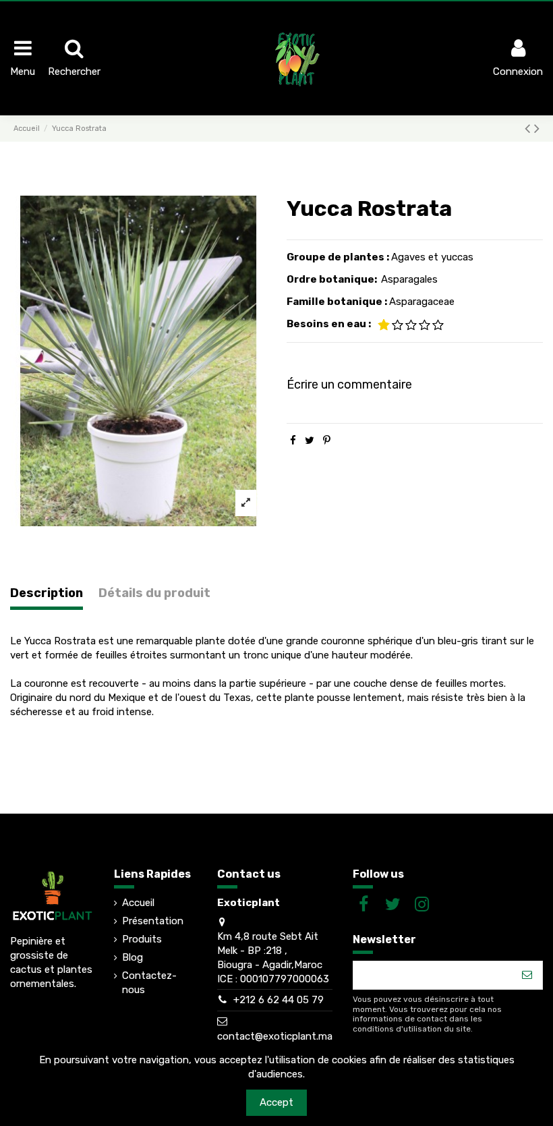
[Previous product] (529, 128)
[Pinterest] (326, 440)
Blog (132, 957)
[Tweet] (309, 440)
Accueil (138, 903)
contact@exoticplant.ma (274, 1036)
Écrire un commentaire (349, 384)
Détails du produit (154, 593)
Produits (142, 939)
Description (46, 593)
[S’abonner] (527, 975)
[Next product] (537, 128)
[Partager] (293, 440)
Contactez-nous (149, 982)
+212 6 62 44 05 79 (278, 1000)
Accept (276, 1102)
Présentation (152, 921)
